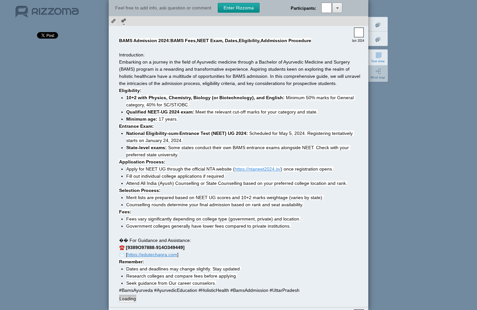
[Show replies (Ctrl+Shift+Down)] (378, 38)
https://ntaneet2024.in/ (258, 169)
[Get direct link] (113, 21)
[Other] (123, 21)
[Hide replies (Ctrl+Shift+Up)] (378, 24)
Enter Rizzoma (239, 7)
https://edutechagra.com (152, 254)
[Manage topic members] (337, 8)
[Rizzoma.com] (47, 14)
